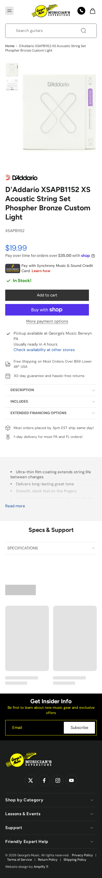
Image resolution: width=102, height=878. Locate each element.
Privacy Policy (82, 855)
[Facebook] (44, 780)
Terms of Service (19, 860)
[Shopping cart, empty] (91, 10)
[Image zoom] (59, 113)
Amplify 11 (41, 867)
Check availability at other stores (44, 349)
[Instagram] (58, 780)
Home (9, 46)
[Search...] (83, 30)
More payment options (47, 321)
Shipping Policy (75, 860)
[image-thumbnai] (12, 70)
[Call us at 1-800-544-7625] (81, 11)
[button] (9, 11)
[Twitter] (30, 780)
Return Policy (48, 860)
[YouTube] (71, 780)
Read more (15, 506)
